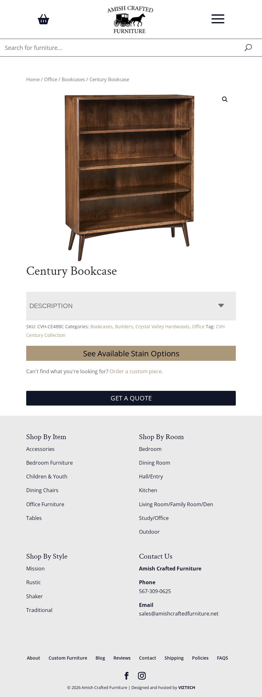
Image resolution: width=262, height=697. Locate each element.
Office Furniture (45, 504)
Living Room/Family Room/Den (176, 504)
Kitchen (148, 490)
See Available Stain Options (131, 353)
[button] (225, 99)
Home (33, 79)
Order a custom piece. (136, 371)
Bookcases (73, 79)
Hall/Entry (151, 476)
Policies (200, 658)
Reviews (122, 658)
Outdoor (149, 531)
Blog (100, 658)
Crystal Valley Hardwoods (162, 326)
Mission (35, 568)
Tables (34, 518)
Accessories (40, 449)
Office (50, 79)
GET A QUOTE (131, 398)
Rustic (33, 582)
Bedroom (150, 449)
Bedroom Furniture (49, 462)
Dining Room (154, 462)
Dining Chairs (42, 490)
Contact (147, 658)
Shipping (174, 658)
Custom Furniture (68, 658)
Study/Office (154, 518)
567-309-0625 (155, 591)
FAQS (222, 658)
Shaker (34, 596)
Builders (124, 326)
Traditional (39, 610)
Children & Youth (46, 476)
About (33, 658)
